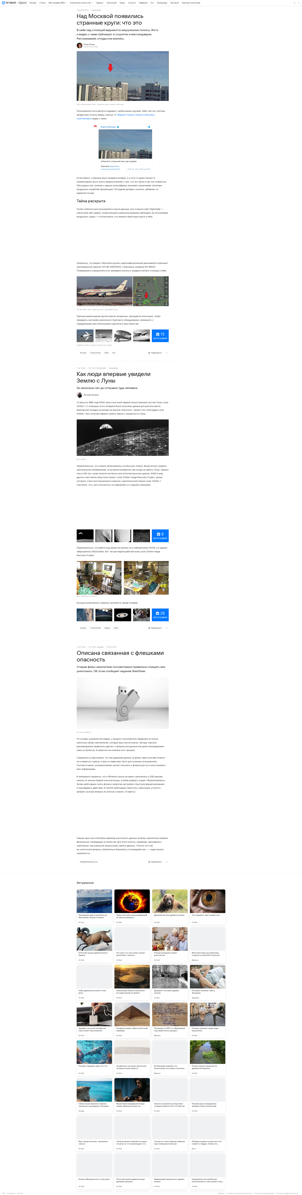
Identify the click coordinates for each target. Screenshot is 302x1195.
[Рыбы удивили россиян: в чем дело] (94, 982)
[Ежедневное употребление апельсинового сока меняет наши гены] (207, 1171)
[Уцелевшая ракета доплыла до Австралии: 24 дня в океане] (94, 907)
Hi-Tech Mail (101, 368)
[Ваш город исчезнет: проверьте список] (94, 1133)
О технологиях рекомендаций (264, 1193)
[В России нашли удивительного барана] (94, 945)
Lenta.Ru (100, 647)
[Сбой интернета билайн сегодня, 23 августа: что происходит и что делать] (132, 1133)
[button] (123, 76)
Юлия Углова (89, 44)
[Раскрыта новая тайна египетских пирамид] (132, 1020)
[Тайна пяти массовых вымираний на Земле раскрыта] (132, 907)
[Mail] (3, 3)
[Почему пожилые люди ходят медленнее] (207, 1020)
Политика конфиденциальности (287, 1193)
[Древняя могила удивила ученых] (170, 907)
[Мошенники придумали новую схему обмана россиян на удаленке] (132, 1095)
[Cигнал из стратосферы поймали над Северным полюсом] (170, 1133)
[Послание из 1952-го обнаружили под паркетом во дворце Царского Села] (170, 1020)
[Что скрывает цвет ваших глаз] (207, 907)
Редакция (221, 1193)
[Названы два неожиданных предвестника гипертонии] (207, 1095)
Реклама (20, 1193)
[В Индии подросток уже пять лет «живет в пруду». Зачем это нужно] (207, 1133)
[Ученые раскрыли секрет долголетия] (170, 945)
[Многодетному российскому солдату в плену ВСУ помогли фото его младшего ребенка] (207, 945)
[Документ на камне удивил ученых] (170, 982)
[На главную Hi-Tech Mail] (10, 3)
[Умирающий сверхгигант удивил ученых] (170, 1171)
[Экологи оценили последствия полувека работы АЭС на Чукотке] (170, 1095)
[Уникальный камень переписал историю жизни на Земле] (132, 982)
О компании (11, 1193)
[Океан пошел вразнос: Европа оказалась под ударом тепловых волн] (94, 1095)
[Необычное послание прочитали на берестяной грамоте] (132, 1058)
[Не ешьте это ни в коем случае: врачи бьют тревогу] (132, 945)
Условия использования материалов (239, 1193)
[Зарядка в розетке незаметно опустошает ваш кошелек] (94, 1020)
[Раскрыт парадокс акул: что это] (94, 1058)
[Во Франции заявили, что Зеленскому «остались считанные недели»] (170, 1058)
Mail (3, 1193)
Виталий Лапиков (91, 395)
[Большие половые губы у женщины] (207, 982)
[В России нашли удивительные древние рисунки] (132, 1171)
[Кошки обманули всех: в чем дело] (94, 1171)
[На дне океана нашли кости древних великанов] (207, 1058)
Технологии (96, 10)
